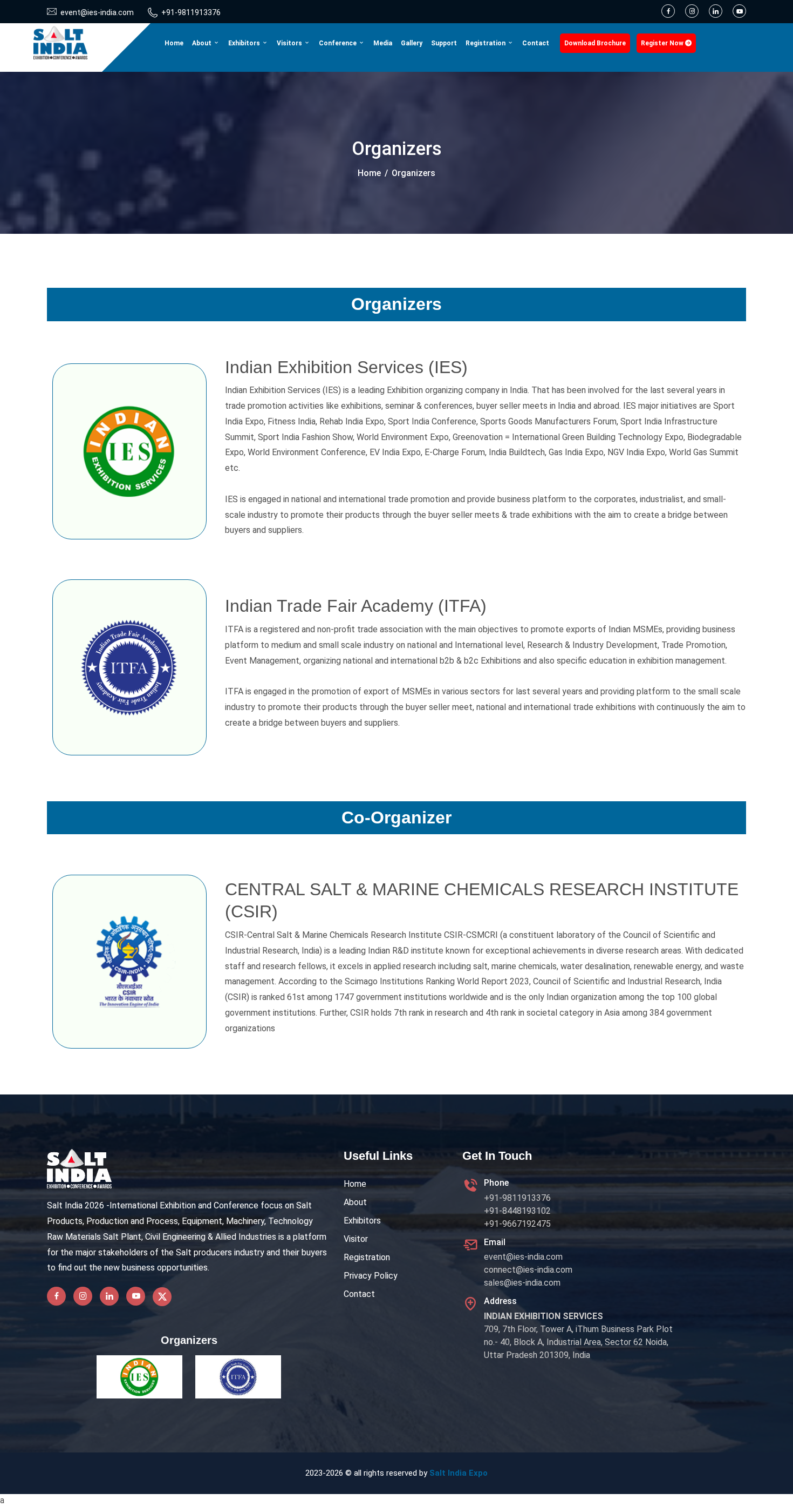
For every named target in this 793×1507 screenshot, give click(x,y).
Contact (535, 43)
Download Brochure (595, 43)
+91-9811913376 (191, 12)
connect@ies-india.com (528, 1270)
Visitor (356, 1239)
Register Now (663, 43)
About (202, 43)
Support (444, 43)
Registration (486, 43)
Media (382, 43)
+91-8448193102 (517, 1211)
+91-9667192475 (517, 1224)
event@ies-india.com (523, 1257)
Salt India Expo (458, 1473)
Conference (338, 43)
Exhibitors (245, 43)
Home (174, 43)
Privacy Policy (371, 1276)
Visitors (290, 43)
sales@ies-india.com (522, 1283)
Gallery (411, 43)
